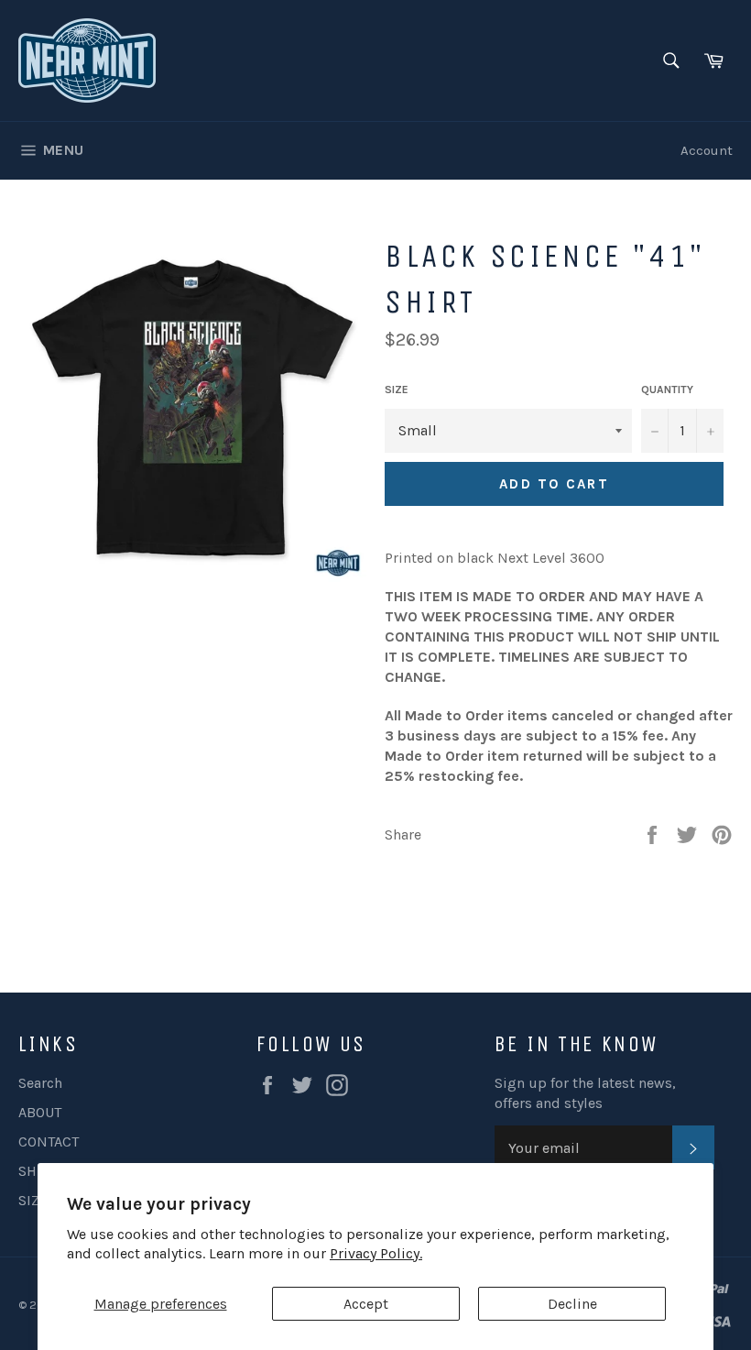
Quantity (667, 389)
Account (706, 150)
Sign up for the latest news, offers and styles (585, 1093)
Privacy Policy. (376, 1253)
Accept (365, 1303)
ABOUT (39, 1112)
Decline (572, 1303)
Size (396, 389)
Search (40, 1083)
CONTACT (48, 1141)
